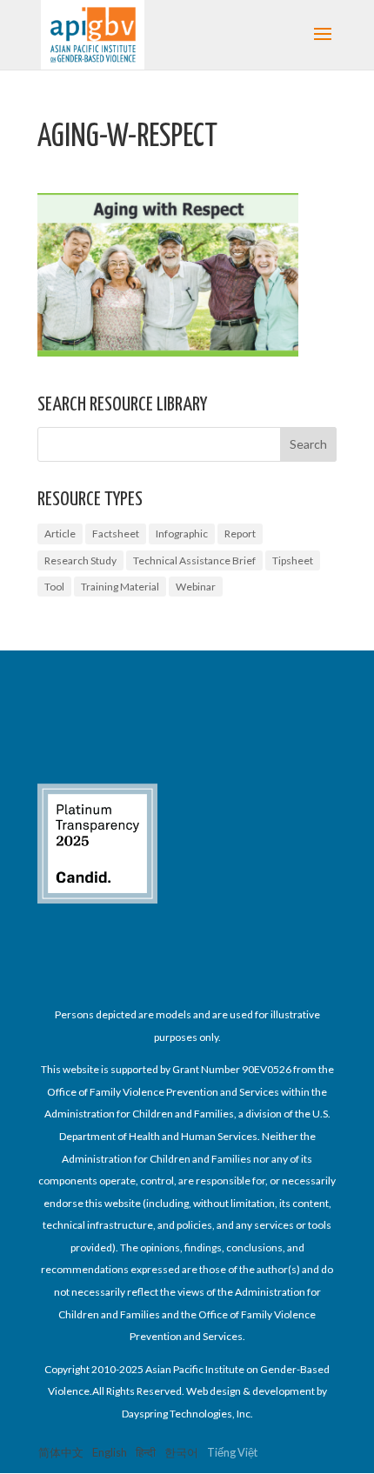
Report (240, 533)
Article (60, 533)
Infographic (182, 533)
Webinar (196, 586)
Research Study (80, 560)
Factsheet (115, 533)
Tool (54, 586)
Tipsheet (292, 560)
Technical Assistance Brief (194, 560)
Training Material (120, 586)
